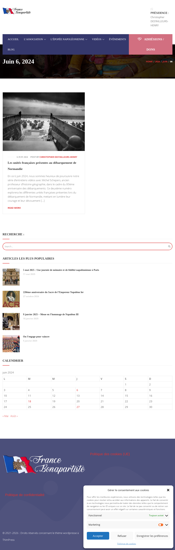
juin (165, 61)
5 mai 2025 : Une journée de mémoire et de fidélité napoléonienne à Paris (61, 270)
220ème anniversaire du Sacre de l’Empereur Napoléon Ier (53, 292)
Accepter (98, 536)
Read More (14, 207)
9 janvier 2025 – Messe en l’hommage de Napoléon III (50, 314)
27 (78, 407)
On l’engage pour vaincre (36, 336)
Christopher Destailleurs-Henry (58, 157)
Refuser (122, 536)
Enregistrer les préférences (152, 536)
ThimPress (9, 539)
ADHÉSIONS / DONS (153, 44)
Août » (14, 416)
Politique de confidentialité (24, 495)
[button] (168, 490)
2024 (157, 61)
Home (149, 61)
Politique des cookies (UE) (110, 454)
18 (29, 401)
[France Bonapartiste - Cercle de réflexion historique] (17, 10)
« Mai (5, 416)
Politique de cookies (126, 543)
